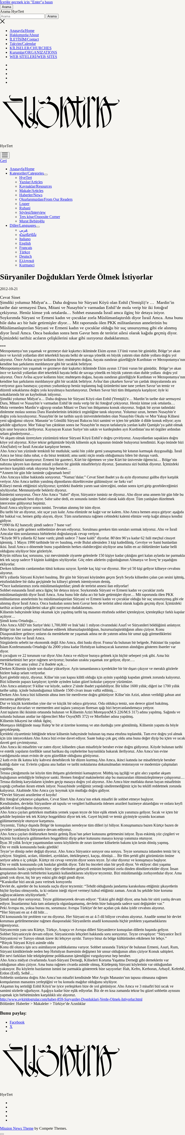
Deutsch (25, 256)
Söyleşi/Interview (32, 212)
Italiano (25, 239)
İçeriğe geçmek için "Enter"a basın (26, 2)
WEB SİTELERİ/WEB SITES (33, 57)
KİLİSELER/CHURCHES (31, 48)
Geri (3, 161)
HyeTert (25, 178)
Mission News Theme (16, 1128)
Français (25, 248)
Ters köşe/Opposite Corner (39, 217)
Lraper (24, 204)
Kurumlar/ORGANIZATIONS (33, 52)
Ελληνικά (26, 261)
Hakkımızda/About (24, 35)
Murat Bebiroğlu (32, 221)
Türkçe (24, 252)
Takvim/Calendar (23, 44)
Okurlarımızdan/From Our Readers (46, 199)
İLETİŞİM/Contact (24, 39)
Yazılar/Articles (31, 182)
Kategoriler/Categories (27, 173)
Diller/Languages (23, 225)
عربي (23, 230)
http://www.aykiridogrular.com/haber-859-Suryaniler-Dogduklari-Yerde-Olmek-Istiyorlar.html (71, 999)
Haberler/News (30, 195)
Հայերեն (27, 235)
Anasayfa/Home (22, 31)
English (25, 243)
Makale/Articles (31, 191)
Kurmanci (26, 265)
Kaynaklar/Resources (35, 186)
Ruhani (24, 208)
